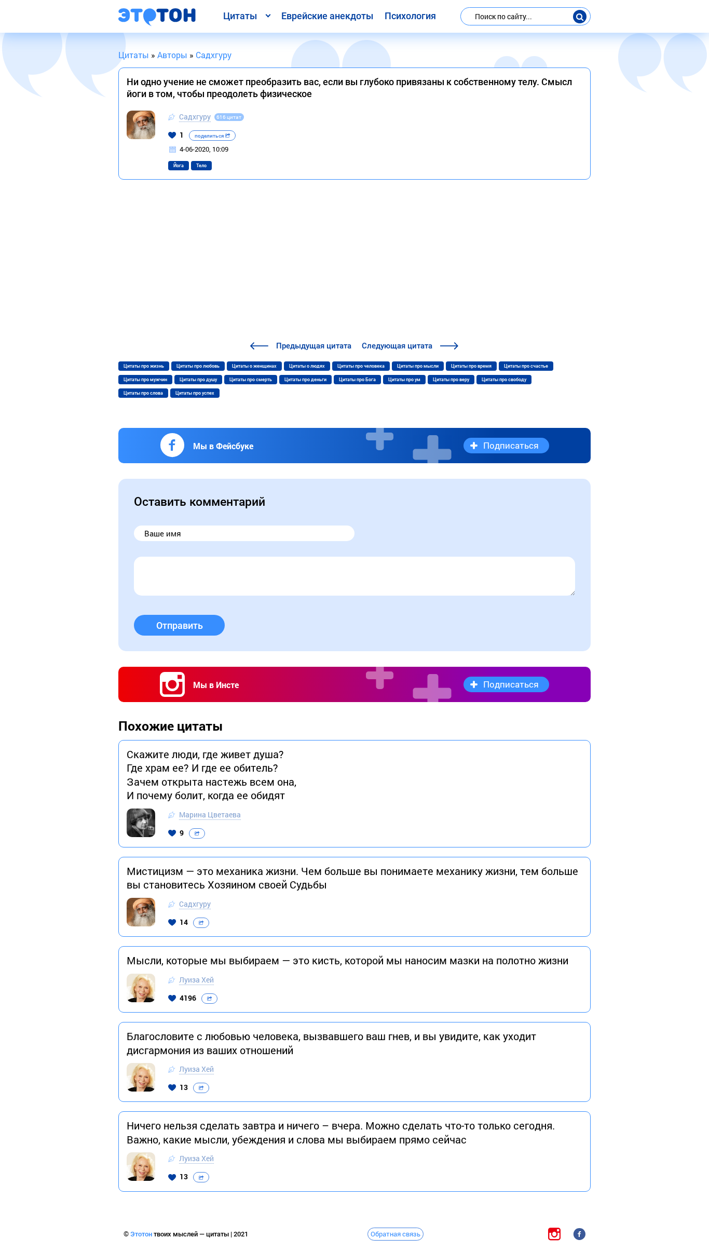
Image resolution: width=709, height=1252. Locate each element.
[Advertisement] (354, 261)
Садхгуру (195, 117)
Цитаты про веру (451, 379)
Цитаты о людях (307, 366)
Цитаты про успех (194, 393)
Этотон (142, 1234)
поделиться (210, 136)
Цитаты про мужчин (145, 379)
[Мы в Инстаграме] (554, 1234)
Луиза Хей (196, 980)
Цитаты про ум (404, 379)
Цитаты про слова (143, 393)
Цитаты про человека (361, 366)
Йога (178, 165)
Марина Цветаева (210, 814)
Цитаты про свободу (504, 379)
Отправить (179, 625)
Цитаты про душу (198, 379)
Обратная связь (395, 1233)
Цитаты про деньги (305, 379)
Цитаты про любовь (198, 366)
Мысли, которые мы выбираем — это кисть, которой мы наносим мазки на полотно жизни (347, 960)
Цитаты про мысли (418, 366)
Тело (201, 165)
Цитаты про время (471, 366)
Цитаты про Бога (357, 379)
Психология (410, 15)
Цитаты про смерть (250, 379)
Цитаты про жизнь (144, 366)
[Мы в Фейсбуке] (579, 1234)
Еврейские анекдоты (327, 15)
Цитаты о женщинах (254, 366)
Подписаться (511, 445)
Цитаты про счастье (526, 366)
